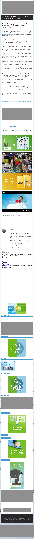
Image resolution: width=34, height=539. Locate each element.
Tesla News (26, 16)
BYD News (20, 16)
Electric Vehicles (14, 16)
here (20, 215)
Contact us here (13, 126)
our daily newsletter (19, 101)
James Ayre (6, 27)
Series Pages (12, 18)
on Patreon (28, 31)
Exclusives (6, 18)
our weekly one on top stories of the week (9, 131)
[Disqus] (17, 262)
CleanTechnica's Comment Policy (8, 217)
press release (10, 73)
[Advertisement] (18, 7)
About (18, 18)
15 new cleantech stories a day (20, 130)
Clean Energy (6, 16)
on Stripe (3, 32)
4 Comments (9, 27)
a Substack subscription (21, 31)
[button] (9, 16)
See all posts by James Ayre (14, 247)
